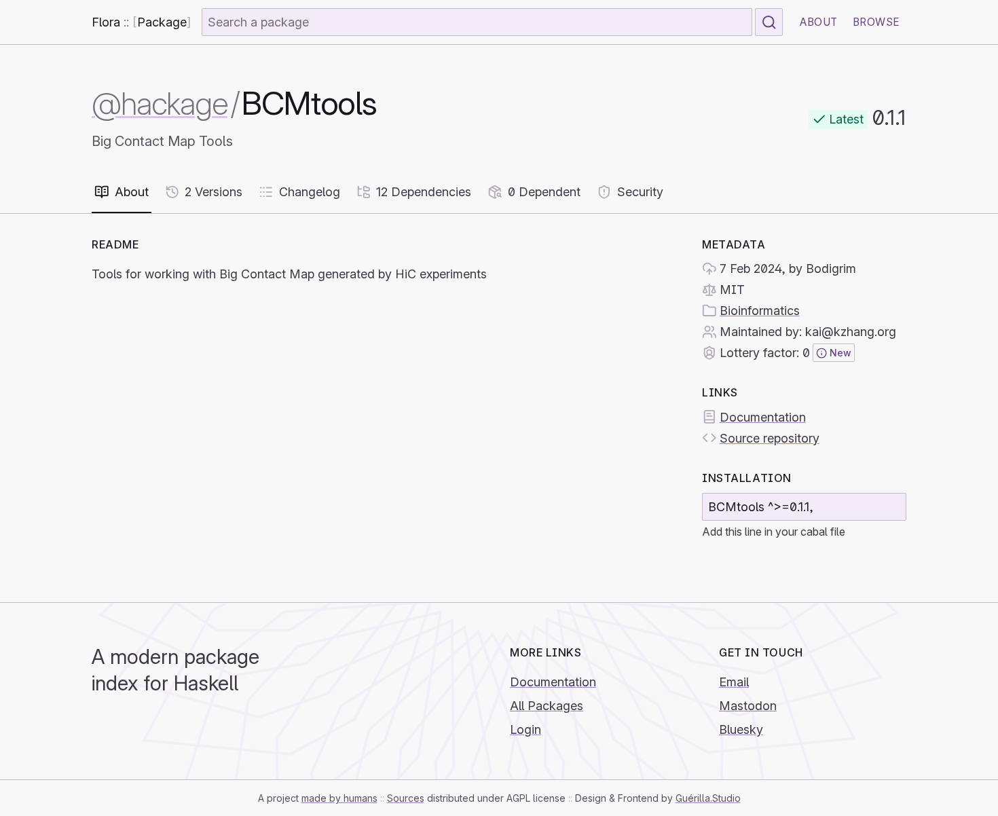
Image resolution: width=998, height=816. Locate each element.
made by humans (339, 798)
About (819, 22)
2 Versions (213, 192)
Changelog (309, 192)
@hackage (159, 103)
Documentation (763, 417)
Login (525, 729)
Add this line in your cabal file (773, 531)
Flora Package (141, 22)
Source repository (769, 438)
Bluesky (741, 729)
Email (734, 682)
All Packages (546, 706)
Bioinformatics (760, 310)
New (840, 352)
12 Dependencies (423, 192)
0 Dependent (544, 192)
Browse (876, 22)
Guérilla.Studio (708, 798)
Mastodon (748, 706)
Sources (405, 798)
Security (640, 192)
